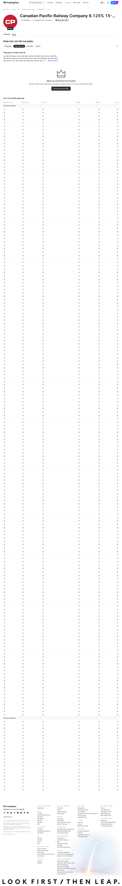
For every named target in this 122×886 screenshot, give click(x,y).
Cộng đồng (59, 2)
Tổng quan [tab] (6, 34)
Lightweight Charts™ (106, 811)
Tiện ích (103, 808)
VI (103, 2)
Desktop (39, 863)
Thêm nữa (85, 2)
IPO (38, 843)
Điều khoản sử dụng (62, 861)
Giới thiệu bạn (81, 811)
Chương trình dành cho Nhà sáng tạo (88, 813)
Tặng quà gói (60, 813)
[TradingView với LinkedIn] (18, 813)
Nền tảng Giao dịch (106, 815)
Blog (58, 841)
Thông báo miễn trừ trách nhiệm (66, 863)
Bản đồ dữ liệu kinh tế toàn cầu (45, 854)
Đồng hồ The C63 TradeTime (65, 856)
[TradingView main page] (9, 806)
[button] (54, 2)
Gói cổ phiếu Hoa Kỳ (62, 833)
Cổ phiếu (39, 813)
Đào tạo (80, 824)
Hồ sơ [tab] (14, 34)
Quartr (24, 831)
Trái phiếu (40, 816)
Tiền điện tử (40, 818)
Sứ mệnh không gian (62, 840)
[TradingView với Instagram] (14, 813)
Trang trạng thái (61, 874)
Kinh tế (39, 838)
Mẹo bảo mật (60, 870)
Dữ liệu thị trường (61, 811)
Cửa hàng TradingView (63, 852)
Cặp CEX (39, 820)
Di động (39, 861)
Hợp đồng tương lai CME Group (65, 829)
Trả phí (59, 810)
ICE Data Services (19, 820)
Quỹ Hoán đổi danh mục (43, 815)
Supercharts (40, 808)
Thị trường (67, 2)
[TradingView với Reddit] (28, 813)
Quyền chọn (40, 852)
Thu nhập (39, 840)
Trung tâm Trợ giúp (62, 843)
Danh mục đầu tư (42, 848)
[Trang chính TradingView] (11, 2)
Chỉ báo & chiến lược (83, 831)
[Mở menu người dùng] (108, 2)
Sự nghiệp (60, 845)
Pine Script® (40, 856)
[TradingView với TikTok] (24, 813)
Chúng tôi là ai (61, 838)
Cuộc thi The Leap (62, 824)
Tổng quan (60, 818)
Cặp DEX (39, 822)
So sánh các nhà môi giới (64, 822)
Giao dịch (80, 822)
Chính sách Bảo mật (62, 864)
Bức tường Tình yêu (83, 810)
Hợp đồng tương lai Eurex (64, 831)
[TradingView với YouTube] (11, 813)
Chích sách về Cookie (63, 866)
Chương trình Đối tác (106, 824)
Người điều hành (82, 817)
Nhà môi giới (76, 2)
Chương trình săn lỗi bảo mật (65, 872)
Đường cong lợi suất (42, 850)
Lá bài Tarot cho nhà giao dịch (65, 854)
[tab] (8, 46)
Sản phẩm (50, 2)
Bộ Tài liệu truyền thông (63, 847)
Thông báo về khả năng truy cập (66, 868)
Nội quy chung (82, 815)
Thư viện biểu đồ (105, 810)
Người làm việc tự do (83, 834)
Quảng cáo (104, 820)
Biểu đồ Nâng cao (105, 813)
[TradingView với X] (4, 813)
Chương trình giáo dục (107, 826)
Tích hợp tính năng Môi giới (108, 822)
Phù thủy (80, 833)
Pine (38, 824)
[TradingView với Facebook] (8, 813)
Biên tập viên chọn (83, 826)
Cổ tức (39, 841)
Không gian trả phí (83, 836)
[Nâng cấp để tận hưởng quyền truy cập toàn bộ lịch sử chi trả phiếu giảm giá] (4, 109)
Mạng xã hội (81, 808)
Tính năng (59, 808)
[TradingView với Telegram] (21, 813)
